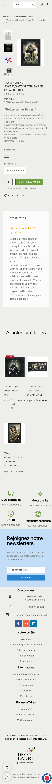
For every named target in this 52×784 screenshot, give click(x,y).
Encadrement (10, 164)
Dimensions (9, 150)
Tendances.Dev (39, 739)
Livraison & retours (26, 680)
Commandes (26, 685)
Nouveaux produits (26, 715)
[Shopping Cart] (7, 767)
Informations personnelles (26, 674)
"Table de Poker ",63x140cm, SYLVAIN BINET (35, 390)
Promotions (26, 709)
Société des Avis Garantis (26, 778)
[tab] (18, 218)
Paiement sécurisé (26, 650)
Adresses (26, 691)
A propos (26, 639)
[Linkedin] (33, 623)
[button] (15, 196)
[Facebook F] (18, 623)
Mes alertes (26, 696)
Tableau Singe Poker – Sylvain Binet (11, 390)
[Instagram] (26, 623)
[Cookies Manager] (7, 777)
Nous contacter (26, 656)
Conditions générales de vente (26, 645)
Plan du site (26, 661)
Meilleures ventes (26, 720)
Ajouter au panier (29, 181)
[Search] (33, 5)
